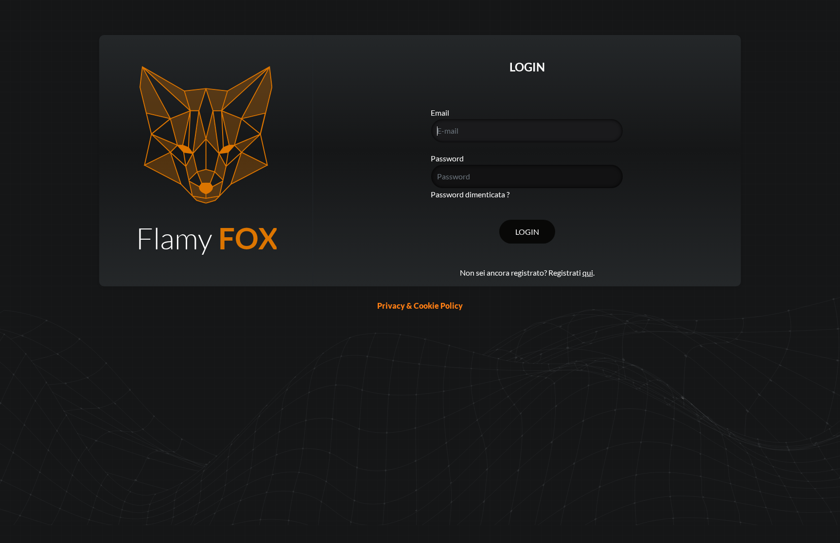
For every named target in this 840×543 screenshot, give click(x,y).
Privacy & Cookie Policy (420, 305)
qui (587, 272)
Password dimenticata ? (470, 194)
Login (527, 231)
